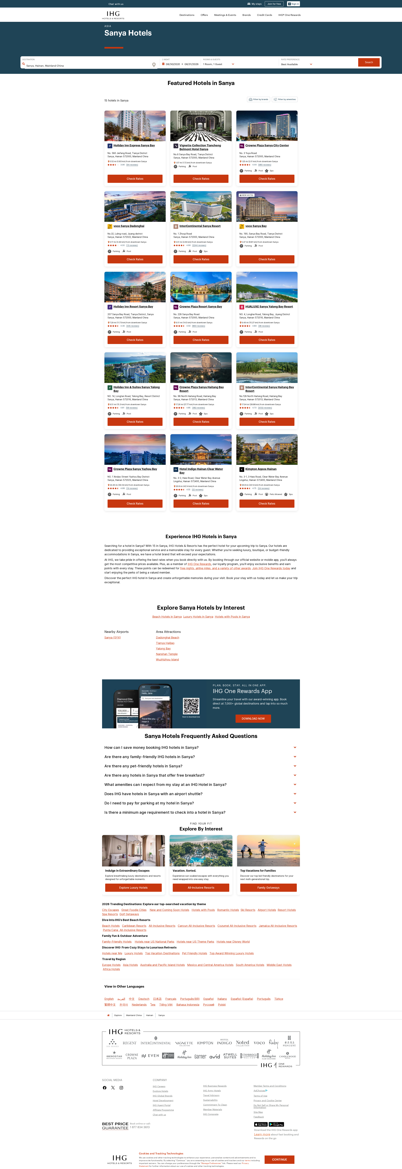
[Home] (108, 1015)
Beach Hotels (111, 925)
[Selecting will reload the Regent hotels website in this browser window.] (130, 1042)
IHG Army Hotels (212, 1090)
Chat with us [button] (116, 4)
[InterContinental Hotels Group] (113, 14)
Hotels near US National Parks (154, 941)
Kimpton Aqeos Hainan (261, 469)
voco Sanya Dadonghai (129, 226)
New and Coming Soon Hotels (169, 910)
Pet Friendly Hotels (194, 953)
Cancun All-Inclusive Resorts (196, 925)
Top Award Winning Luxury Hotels (231, 953)
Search (369, 62)
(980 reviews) (264, 165)
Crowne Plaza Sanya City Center (267, 145)
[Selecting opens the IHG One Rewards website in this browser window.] (276, 1065)
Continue (279, 1159)
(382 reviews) (198, 408)
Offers (204, 14)
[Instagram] (121, 1088)
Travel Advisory (211, 1095)
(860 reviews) (198, 326)
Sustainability (210, 1099)
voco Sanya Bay (256, 226)
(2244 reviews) (199, 245)
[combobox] (88, 66)
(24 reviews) (263, 488)
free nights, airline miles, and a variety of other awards (215, 568)
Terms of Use (260, 1095)
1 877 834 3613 (140, 1127)
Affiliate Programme (163, 1109)
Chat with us (159, 1114)
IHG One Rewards (199, 564)
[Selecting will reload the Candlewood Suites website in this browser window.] (287, 1055)
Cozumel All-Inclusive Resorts (236, 925)
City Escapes (110, 910)
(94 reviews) (132, 165)
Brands (246, 14)
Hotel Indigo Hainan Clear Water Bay (201, 471)
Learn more (262, 1134)
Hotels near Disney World (233, 941)
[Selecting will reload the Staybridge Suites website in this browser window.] (249, 1055)
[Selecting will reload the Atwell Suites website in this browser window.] (230, 1055)
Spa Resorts (110, 914)
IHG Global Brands (162, 1095)
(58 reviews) (132, 408)
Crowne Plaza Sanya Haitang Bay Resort (201, 389)
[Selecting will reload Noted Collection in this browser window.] (242, 1042)
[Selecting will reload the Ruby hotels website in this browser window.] (273, 1042)
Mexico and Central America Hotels (210, 965)
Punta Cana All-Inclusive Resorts (124, 930)
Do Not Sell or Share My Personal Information (271, 1106)
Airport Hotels (267, 910)
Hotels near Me (112, 953)
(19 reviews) (132, 488)
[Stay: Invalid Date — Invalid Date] (180, 64)
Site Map (258, 1112)
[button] (293, 3)
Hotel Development (163, 1100)
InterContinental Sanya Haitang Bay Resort (269, 389)
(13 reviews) (132, 245)
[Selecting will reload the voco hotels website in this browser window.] (259, 1042)
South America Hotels (250, 965)
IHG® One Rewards (289, 14)
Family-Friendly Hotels (117, 941)
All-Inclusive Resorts (162, 925)
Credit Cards (264, 14)
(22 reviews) (197, 489)
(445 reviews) (132, 326)
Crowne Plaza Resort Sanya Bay (200, 306)
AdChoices (259, 1090)
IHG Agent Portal (162, 1105)
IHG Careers (159, 1086)
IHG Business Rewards (215, 1085)
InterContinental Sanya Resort (200, 226)
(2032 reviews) (265, 408)
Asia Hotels (130, 965)
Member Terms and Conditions (270, 1085)
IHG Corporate (210, 1114)
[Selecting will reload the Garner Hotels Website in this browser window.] (200, 1055)
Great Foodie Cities (134, 910)
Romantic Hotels (228, 910)
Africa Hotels (111, 969)
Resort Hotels (287, 910)
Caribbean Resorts (134, 925)
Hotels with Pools (203, 910)
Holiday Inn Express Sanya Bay (134, 145)
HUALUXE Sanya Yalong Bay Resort (269, 306)
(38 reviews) (264, 326)
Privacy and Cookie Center (268, 1100)
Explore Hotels (160, 1091)
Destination (28, 59)
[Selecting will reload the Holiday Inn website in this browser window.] (184, 1055)
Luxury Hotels (134, 953)
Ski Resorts (248, 910)
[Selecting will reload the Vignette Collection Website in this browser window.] (184, 1042)
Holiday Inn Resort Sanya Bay (133, 306)
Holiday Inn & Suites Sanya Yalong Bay (137, 389)
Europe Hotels (111, 965)
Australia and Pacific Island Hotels (162, 965)
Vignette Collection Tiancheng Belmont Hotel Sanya (200, 147)
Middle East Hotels (279, 965)
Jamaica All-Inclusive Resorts (278, 925)
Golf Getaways (129, 914)
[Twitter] (113, 1088)
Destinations (186, 14)
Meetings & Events (225, 14)
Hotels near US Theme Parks (195, 941)
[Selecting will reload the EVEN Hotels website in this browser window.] (150, 1055)
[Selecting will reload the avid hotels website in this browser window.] (214, 1055)
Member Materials (212, 1109)
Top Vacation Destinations (162, 953)
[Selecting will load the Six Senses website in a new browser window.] (113, 1042)
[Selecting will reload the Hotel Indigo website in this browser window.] (224, 1042)
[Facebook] (105, 1088)
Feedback (259, 1116)
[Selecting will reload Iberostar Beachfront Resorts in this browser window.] (114, 1055)
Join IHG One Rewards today (271, 568)
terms (248, 1160)
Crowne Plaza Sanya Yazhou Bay (135, 469)
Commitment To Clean (215, 1104)
